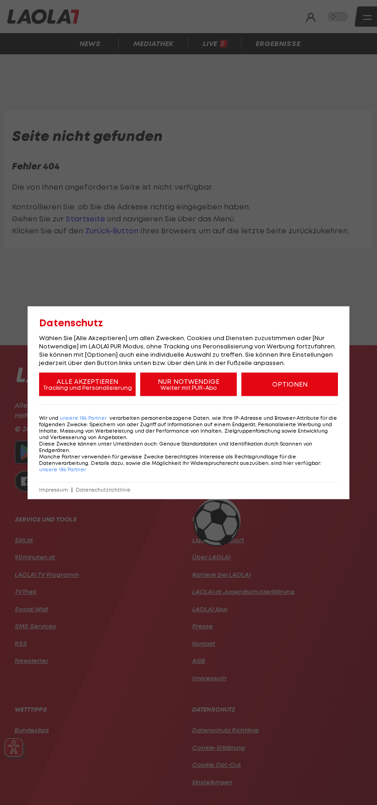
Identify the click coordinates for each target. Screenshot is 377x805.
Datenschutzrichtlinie (103, 489)
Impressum (53, 489)
